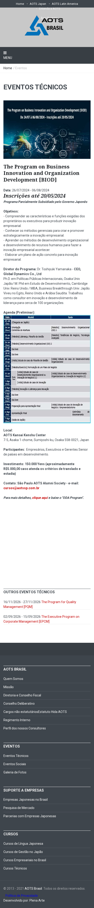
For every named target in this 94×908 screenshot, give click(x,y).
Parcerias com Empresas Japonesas (29, 816)
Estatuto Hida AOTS (52, 712)
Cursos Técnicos (15, 868)
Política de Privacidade (20, 895)
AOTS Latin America (65, 4)
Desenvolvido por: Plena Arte (24, 900)
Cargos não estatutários (20, 712)
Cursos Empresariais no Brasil (24, 860)
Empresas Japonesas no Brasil (25, 799)
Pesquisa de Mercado (18, 808)
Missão (8, 687)
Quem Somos (13, 679)
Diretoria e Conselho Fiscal (22, 695)
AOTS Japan (38, 4)
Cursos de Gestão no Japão (23, 852)
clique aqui (40, 498)
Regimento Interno (16, 720)
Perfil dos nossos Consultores (24, 728)
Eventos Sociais (14, 764)
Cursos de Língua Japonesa (23, 843)
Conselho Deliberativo (19, 703)
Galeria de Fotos (14, 772)
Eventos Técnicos (16, 756)
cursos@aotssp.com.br (21, 488)
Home (20, 4)
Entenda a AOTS (49, 8)
